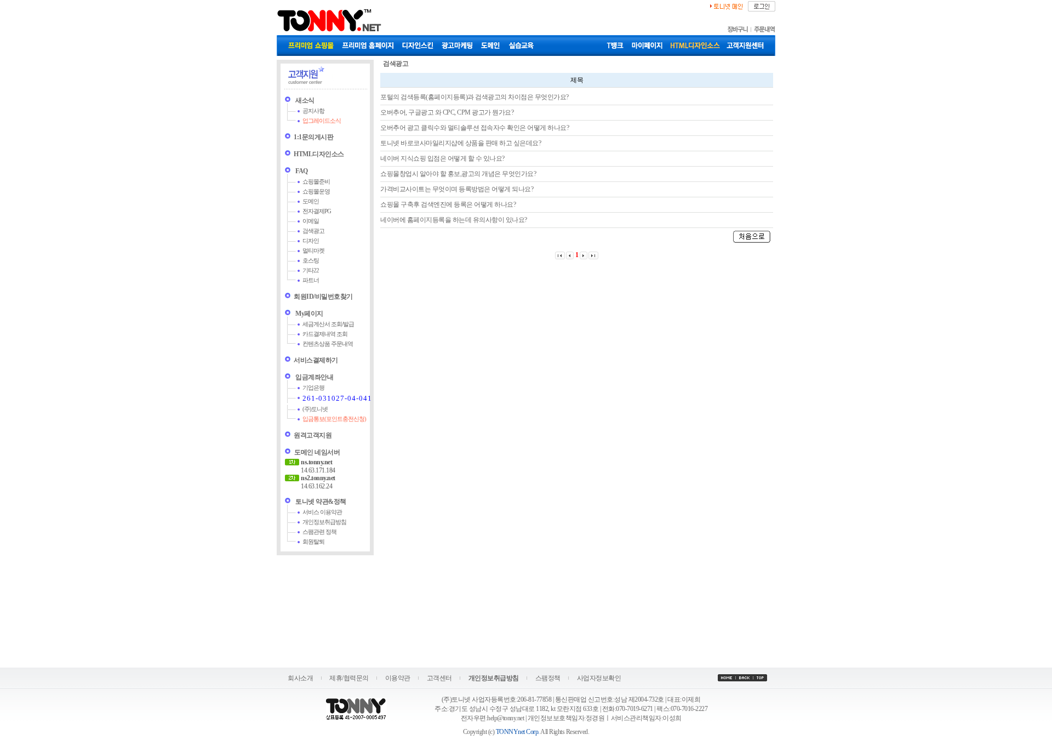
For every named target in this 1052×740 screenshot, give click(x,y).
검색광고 (313, 231)
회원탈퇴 (313, 542)
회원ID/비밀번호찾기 (323, 296)
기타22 (310, 270)
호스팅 (310, 261)
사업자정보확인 (599, 678)
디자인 (310, 241)
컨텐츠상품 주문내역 (327, 344)
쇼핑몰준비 (316, 182)
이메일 (310, 221)
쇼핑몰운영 (316, 192)
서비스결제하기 (316, 360)
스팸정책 (548, 678)
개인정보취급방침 (324, 522)
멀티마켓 (313, 251)
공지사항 (313, 111)
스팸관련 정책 (319, 532)
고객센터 (439, 678)
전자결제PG (316, 211)
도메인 (310, 201)
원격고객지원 (312, 435)
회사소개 (300, 678)
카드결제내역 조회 (324, 334)
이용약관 (397, 678)
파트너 (310, 280)
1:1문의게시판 (313, 137)
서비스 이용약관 (322, 512)
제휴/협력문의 (349, 678)
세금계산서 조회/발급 (328, 324)
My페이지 (309, 313)
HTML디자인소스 (319, 154)
